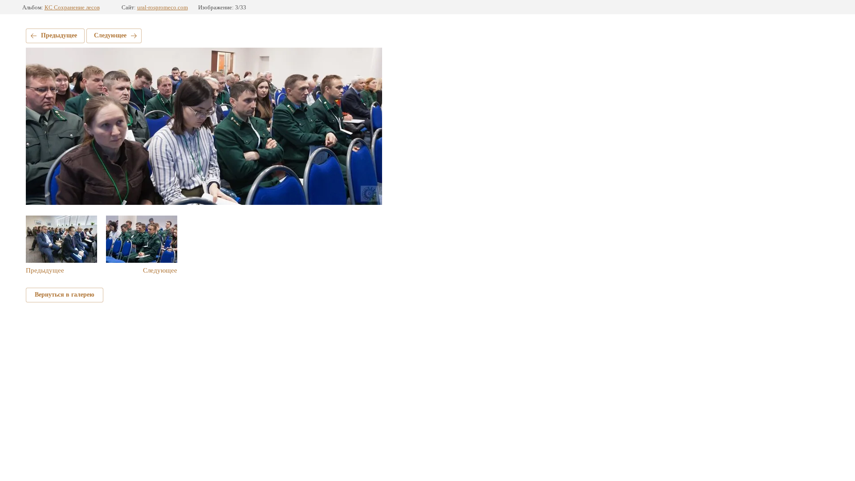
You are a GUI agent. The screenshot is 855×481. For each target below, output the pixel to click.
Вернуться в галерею (64, 294)
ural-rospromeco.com (162, 7)
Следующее (110, 35)
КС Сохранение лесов (72, 7)
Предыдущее (59, 35)
